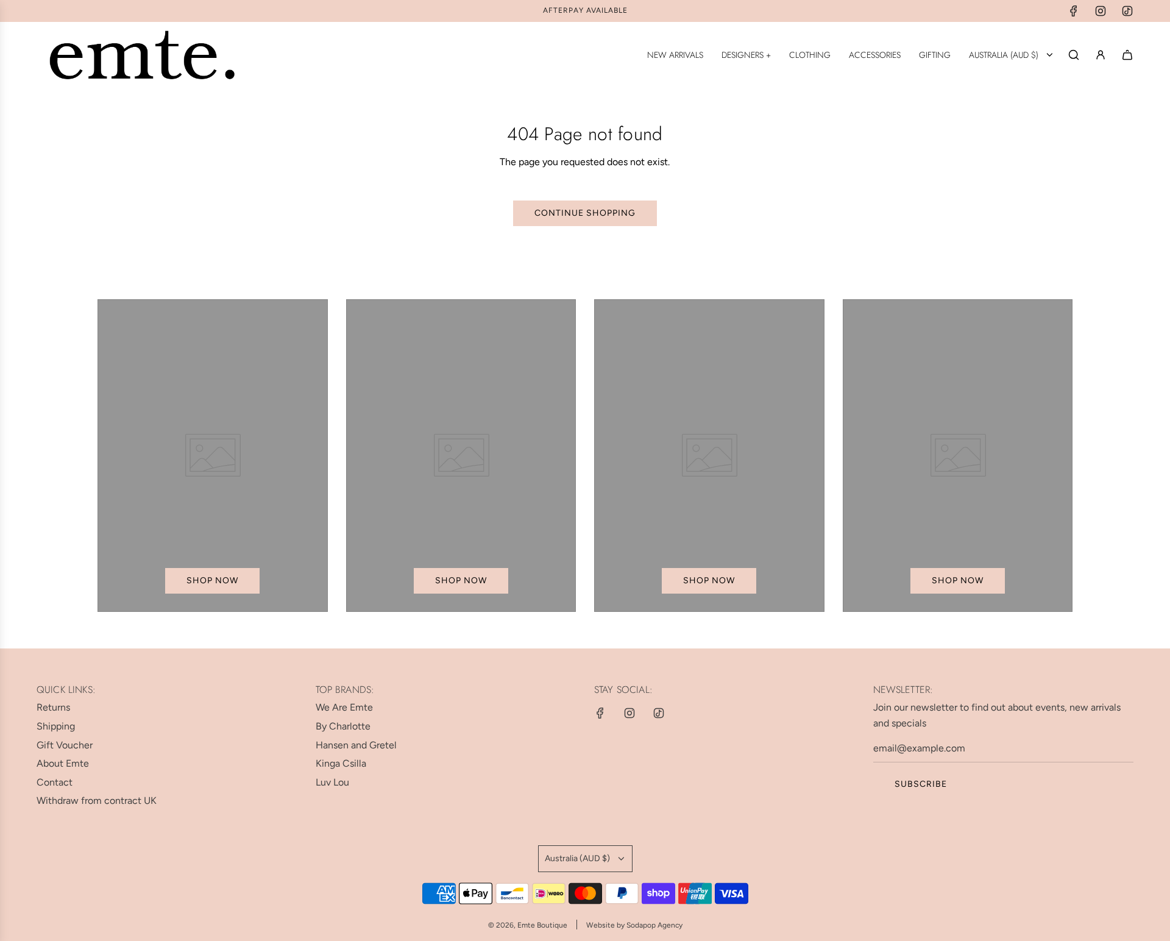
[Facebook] (1073, 11)
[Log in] (1100, 54)
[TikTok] (1127, 11)
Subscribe (921, 784)
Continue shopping (585, 213)
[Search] (1073, 54)
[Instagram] (1100, 11)
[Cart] (1127, 54)
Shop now (212, 580)
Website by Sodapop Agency (634, 925)
